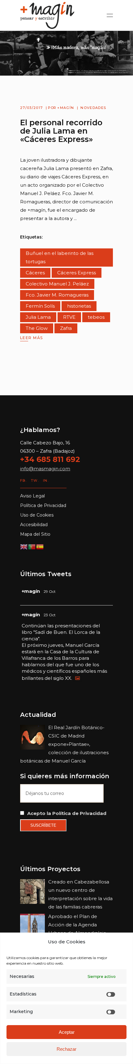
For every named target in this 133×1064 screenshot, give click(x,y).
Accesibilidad (34, 524)
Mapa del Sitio (35, 534)
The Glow (37, 328)
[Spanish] (40, 546)
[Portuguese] (32, 546)
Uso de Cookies (37, 515)
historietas (79, 306)
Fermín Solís (40, 306)
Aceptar (67, 1032)
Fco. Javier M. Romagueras (57, 295)
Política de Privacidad (43, 505)
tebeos (96, 317)
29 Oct (50, 591)
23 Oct (50, 615)
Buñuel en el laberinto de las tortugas (59, 257)
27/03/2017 (31, 108)
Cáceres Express (76, 273)
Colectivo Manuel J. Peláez (57, 284)
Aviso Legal (32, 496)
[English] (24, 546)
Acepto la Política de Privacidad (66, 813)
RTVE (69, 317)
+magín (65, 108)
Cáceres (35, 273)
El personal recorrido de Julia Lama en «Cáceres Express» (61, 131)
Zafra (66, 328)
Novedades (93, 108)
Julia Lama (38, 317)
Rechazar (66, 1049)
